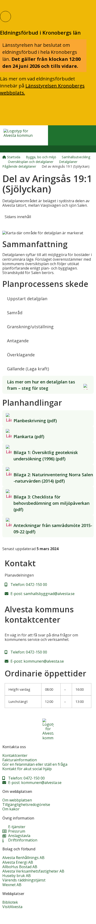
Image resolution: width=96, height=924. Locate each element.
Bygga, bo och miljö (41, 157)
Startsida (13, 157)
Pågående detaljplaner (19, 166)
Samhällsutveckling (76, 157)
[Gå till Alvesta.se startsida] (19, 135)
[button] (7, 148)
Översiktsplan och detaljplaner (30, 161)
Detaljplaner (68, 161)
